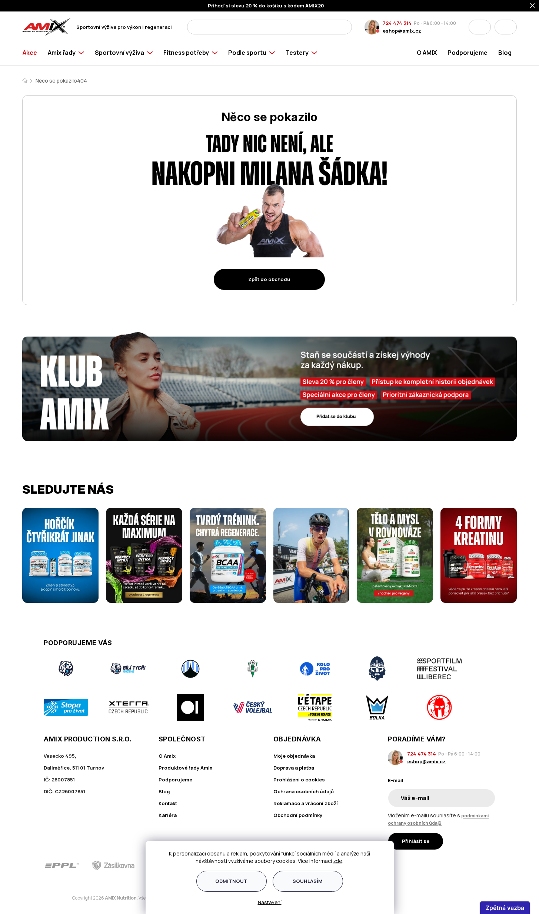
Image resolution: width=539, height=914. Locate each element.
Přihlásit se (415, 841)
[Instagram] (469, 865)
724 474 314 (397, 23)
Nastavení (270, 902)
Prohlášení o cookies (299, 779)
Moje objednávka (294, 756)
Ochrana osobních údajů (303, 791)
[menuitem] (32, 53)
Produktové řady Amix (185, 767)
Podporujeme (175, 779)
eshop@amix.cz (402, 30)
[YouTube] (490, 865)
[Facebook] (448, 865)
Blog (164, 791)
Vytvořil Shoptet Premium (60, 898)
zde (337, 860)
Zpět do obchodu (269, 279)
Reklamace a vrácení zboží (305, 803)
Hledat (344, 27)
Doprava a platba (293, 767)
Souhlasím (308, 881)
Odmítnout (231, 881)
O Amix (167, 756)
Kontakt (168, 803)
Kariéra (168, 815)
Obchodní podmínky (297, 815)
